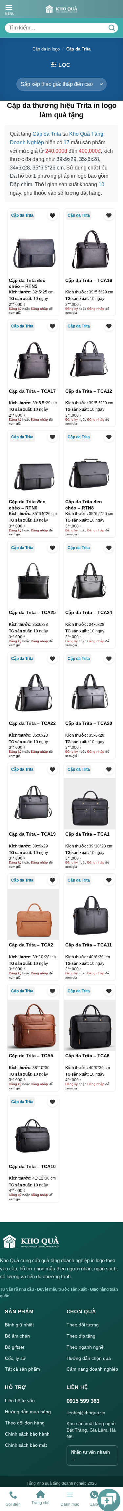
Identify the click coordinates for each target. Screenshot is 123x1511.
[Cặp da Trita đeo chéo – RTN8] (89, 471)
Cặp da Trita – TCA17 (32, 391)
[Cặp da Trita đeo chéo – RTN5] (33, 249)
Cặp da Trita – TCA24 (88, 612)
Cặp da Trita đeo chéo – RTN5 (27, 283)
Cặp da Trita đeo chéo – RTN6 (27, 504)
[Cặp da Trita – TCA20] (89, 693)
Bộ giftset (14, 1347)
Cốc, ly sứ (15, 1358)
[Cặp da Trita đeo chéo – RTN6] (33, 471)
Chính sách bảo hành (27, 1434)
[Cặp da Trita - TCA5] (33, 1025)
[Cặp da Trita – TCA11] (89, 914)
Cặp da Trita (22, 215)
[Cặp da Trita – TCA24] (89, 582)
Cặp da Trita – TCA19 (32, 834)
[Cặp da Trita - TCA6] (89, 1025)
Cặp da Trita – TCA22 (32, 723)
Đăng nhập (39, 308)
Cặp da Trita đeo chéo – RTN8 (83, 504)
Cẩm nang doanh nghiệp (92, 1369)
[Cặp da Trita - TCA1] (89, 803)
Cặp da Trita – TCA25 (32, 612)
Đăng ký (15, 308)
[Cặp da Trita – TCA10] (33, 1136)
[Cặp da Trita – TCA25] (33, 582)
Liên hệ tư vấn (20, 1400)
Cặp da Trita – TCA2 (31, 944)
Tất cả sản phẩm (22, 1369)
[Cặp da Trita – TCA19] (33, 803)
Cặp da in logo (46, 49)
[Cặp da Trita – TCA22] (33, 693)
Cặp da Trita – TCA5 (31, 1055)
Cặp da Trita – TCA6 (87, 1055)
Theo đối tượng (83, 1324)
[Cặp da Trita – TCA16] (89, 249)
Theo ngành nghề (85, 1347)
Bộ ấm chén (17, 1336)
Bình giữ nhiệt (19, 1324)
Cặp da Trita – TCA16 (88, 280)
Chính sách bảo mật (26, 1445)
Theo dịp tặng (81, 1336)
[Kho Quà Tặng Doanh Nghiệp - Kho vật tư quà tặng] (61, 9)
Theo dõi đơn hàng (25, 1422)
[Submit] (111, 28)
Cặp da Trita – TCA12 (88, 391)
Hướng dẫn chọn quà (89, 1358)
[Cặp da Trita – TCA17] (33, 360)
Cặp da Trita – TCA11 (88, 944)
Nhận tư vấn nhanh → (90, 1455)
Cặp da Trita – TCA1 (87, 834)
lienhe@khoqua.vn (86, 1412)
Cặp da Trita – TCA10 (32, 1166)
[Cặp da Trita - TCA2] (33, 914)
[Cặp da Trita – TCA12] (89, 360)
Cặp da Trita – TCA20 (88, 723)
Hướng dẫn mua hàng (28, 1411)
